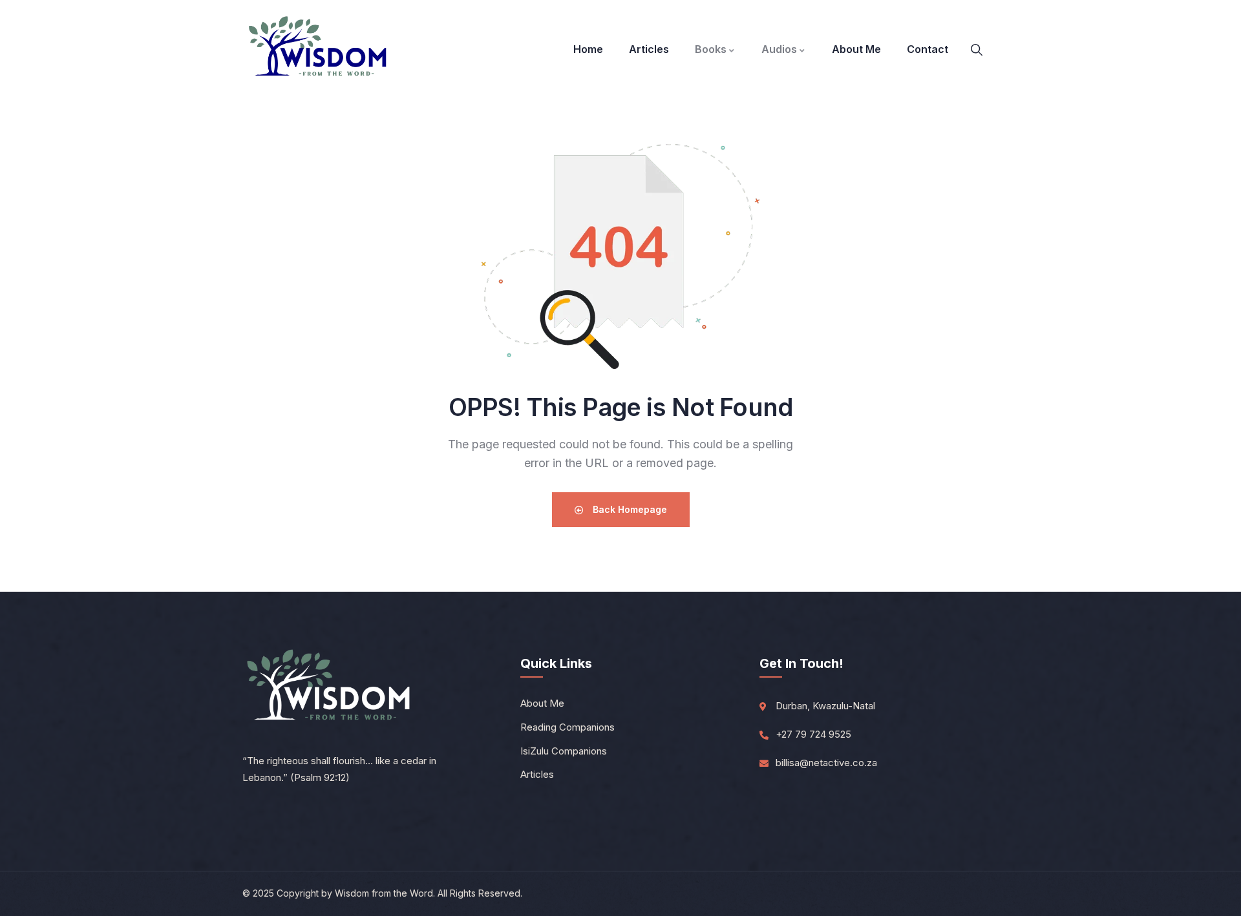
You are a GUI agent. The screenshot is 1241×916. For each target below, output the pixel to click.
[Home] (318, 49)
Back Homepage (628, 509)
